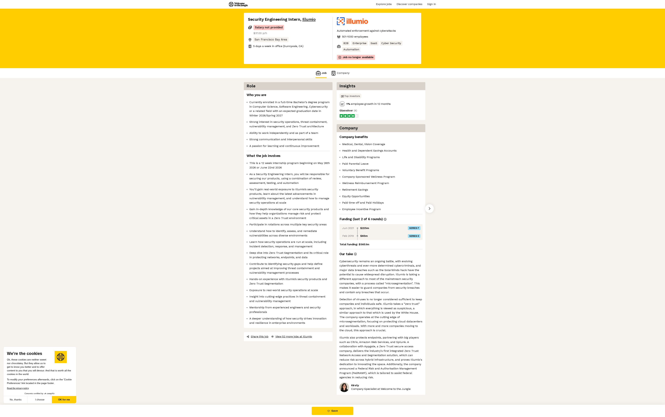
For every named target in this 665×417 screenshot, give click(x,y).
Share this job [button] (259, 336)
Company (343, 73)
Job (324, 73)
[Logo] (238, 4)
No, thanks (15, 399)
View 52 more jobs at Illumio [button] (293, 336)
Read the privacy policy (18, 388)
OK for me (64, 399)
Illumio (309, 19)
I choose (40, 399)
